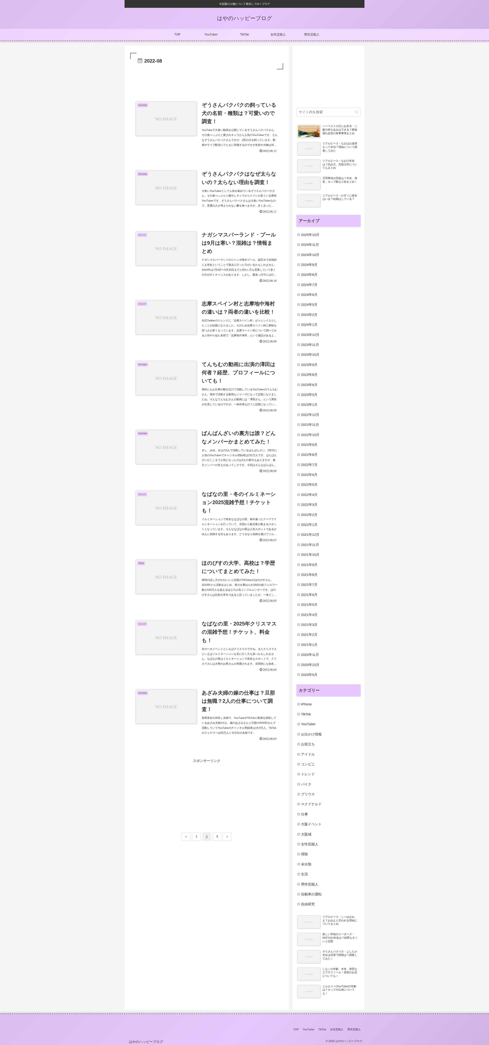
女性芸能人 (336, 1029)
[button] (356, 112)
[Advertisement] (206, 80)
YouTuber (308, 1029)
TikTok (322, 1029)
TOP (296, 1029)
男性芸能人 (354, 1029)
